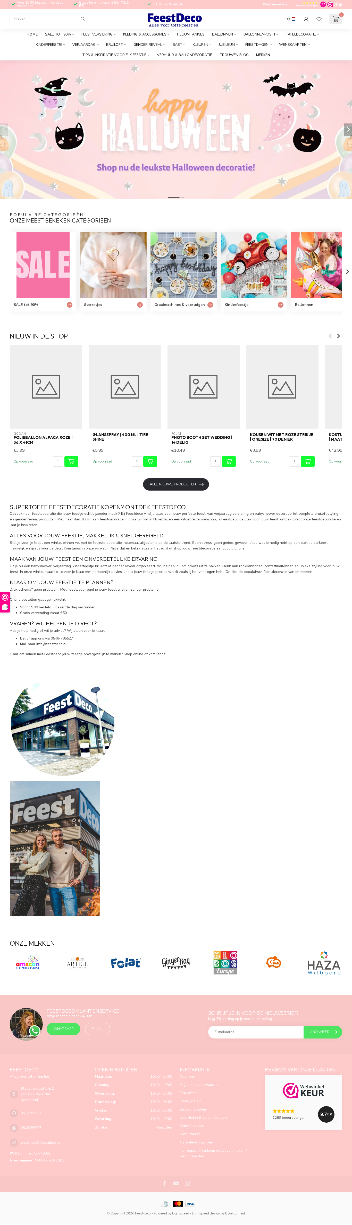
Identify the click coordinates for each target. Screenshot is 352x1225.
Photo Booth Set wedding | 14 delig (201, 440)
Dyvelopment (235, 1213)
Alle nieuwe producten (173, 484)
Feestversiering (97, 34)
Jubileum (227, 44)
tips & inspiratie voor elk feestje (114, 54)
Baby (177, 44)
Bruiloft (114, 44)
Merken (263, 54)
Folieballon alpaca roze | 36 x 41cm (43, 440)
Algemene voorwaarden (200, 1084)
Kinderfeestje (49, 44)
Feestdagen (257, 44)
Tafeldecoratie (301, 34)
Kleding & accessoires (144, 34)
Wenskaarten (293, 44)
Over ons (187, 1076)
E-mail (97, 1028)
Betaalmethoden (193, 1109)
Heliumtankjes (191, 34)
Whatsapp (63, 1028)
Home (32, 34)
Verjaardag (84, 44)
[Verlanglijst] (319, 19)
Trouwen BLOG (234, 54)
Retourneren (190, 1134)
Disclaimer (188, 1092)
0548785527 (31, 1113)
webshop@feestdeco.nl (40, 1142)
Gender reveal (147, 44)
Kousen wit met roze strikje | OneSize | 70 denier (281, 437)
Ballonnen (222, 34)
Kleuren (200, 44)
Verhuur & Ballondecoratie (184, 54)
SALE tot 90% (58, 34)
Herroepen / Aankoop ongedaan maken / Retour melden (213, 1153)
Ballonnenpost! (259, 34)
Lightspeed (180, 1213)
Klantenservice (275, 4)
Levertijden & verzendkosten (203, 1117)
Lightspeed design (206, 1213)
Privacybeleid (191, 1101)
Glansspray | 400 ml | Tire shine (120, 437)
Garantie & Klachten (196, 1142)
